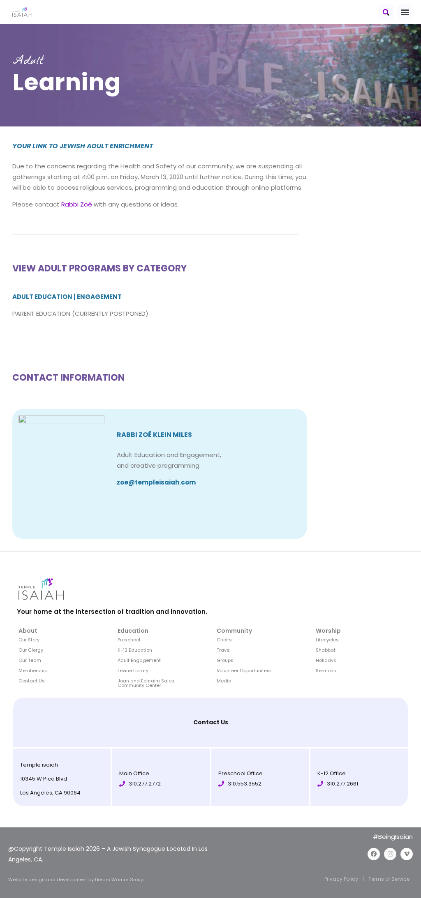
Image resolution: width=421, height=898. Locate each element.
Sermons (326, 670)
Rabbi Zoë (76, 204)
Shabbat (325, 650)
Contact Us (32, 681)
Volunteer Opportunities (244, 670)
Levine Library (133, 670)
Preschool (129, 639)
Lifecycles (327, 639)
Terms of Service (388, 878)
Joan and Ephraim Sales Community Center (146, 683)
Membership (33, 670)
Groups (225, 660)
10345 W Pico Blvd (43, 779)
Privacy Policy (341, 878)
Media (224, 681)
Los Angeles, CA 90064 (50, 793)
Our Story (29, 639)
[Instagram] (390, 854)
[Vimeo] (406, 854)
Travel (224, 650)
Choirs (224, 639)
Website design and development (48, 879)
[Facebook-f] (374, 854)
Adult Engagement (139, 660)
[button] (386, 12)
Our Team (30, 660)
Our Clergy (31, 650)
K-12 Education (135, 650)
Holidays (326, 660)
